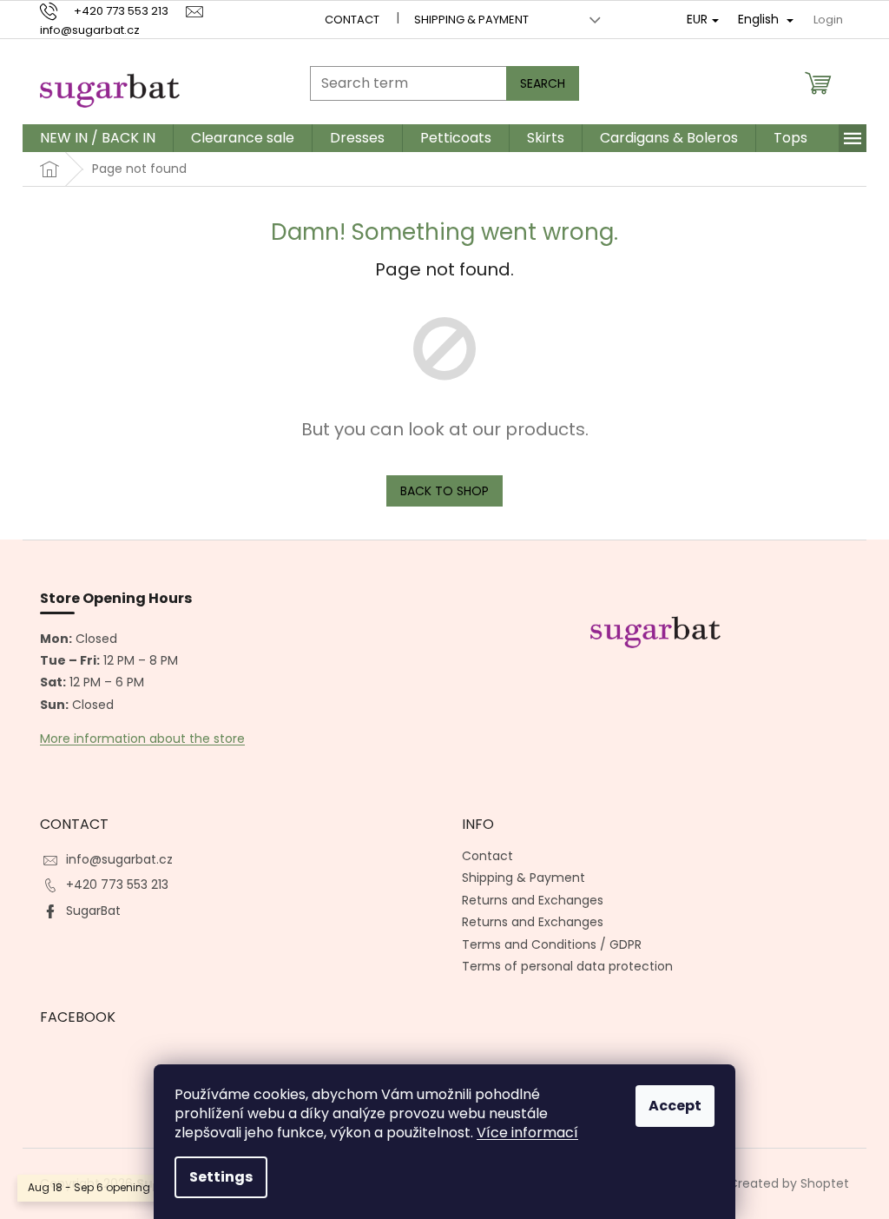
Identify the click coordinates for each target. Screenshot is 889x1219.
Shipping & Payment (471, 19)
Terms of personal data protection (567, 966)
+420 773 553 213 (117, 884)
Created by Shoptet (788, 1182)
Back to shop (444, 491)
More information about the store (142, 739)
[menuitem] (98, 138)
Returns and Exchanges (532, 900)
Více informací (527, 1133)
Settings (221, 1177)
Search (542, 83)
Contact (352, 19)
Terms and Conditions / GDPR (552, 944)
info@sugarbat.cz (119, 859)
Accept (675, 1106)
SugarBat (93, 910)
